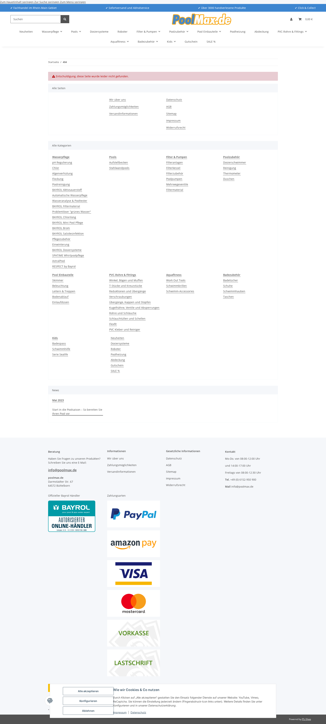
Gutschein (117, 365)
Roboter (116, 349)
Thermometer (232, 173)
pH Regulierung (62, 162)
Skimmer (57, 280)
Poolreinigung (61, 184)
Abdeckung (118, 360)
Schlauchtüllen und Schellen (127, 318)
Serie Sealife (60, 354)
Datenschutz (138, 712)
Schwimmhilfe (61, 349)
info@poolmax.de (62, 470)
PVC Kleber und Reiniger (124, 329)
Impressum (120, 712)
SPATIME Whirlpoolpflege (68, 255)
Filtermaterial (174, 190)
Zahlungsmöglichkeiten (124, 106)
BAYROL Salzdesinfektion (68, 233)
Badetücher (230, 280)
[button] (291, 19)
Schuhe (228, 286)
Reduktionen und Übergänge (127, 291)
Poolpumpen (174, 179)
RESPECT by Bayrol (64, 266)
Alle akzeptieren (88, 691)
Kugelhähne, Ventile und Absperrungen (134, 307)
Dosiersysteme (120, 343)
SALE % (115, 371)
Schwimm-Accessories (180, 291)
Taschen (228, 296)
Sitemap (171, 113)
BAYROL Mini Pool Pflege (67, 222)
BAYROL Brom (61, 228)
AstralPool (58, 261)
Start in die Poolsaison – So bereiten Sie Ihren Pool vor (77, 411)
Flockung (57, 179)
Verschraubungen (120, 296)
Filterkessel (173, 168)
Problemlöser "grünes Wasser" (71, 211)
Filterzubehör (174, 173)
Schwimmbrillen (176, 286)
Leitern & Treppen (63, 291)
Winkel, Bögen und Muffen (126, 280)
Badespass (59, 343)
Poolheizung (118, 354)
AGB (168, 106)
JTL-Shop (306, 719)
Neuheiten (117, 338)
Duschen (228, 179)
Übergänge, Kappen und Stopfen (130, 302)
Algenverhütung (62, 173)
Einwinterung (60, 244)
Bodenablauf (60, 296)
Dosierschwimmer (234, 162)
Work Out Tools (175, 280)
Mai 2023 (58, 400)
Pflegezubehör (61, 239)
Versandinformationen (123, 113)
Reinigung (229, 168)
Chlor (55, 168)
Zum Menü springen (73, 2)
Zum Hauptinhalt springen (17, 2)
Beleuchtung (60, 286)
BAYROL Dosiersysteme (67, 250)
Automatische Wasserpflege (69, 195)
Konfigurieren (88, 701)
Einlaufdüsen (60, 302)
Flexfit (113, 324)
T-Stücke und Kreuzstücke (125, 286)
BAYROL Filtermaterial (66, 206)
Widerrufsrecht (175, 127)
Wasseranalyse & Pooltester (69, 200)
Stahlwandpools (119, 168)
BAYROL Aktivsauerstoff (67, 190)
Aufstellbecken (118, 162)
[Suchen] (65, 19)
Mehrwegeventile (177, 184)
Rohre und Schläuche (122, 313)
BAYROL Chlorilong (64, 217)
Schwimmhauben (234, 291)
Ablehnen (88, 710)
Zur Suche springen (47, 2)
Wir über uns (117, 99)
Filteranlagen (174, 162)
